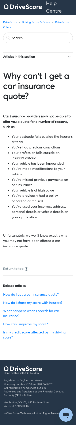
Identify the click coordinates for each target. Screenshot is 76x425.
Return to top (13, 268)
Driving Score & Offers (36, 22)
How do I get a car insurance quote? (31, 294)
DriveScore (10, 22)
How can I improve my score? (25, 324)
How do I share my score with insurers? (32, 302)
